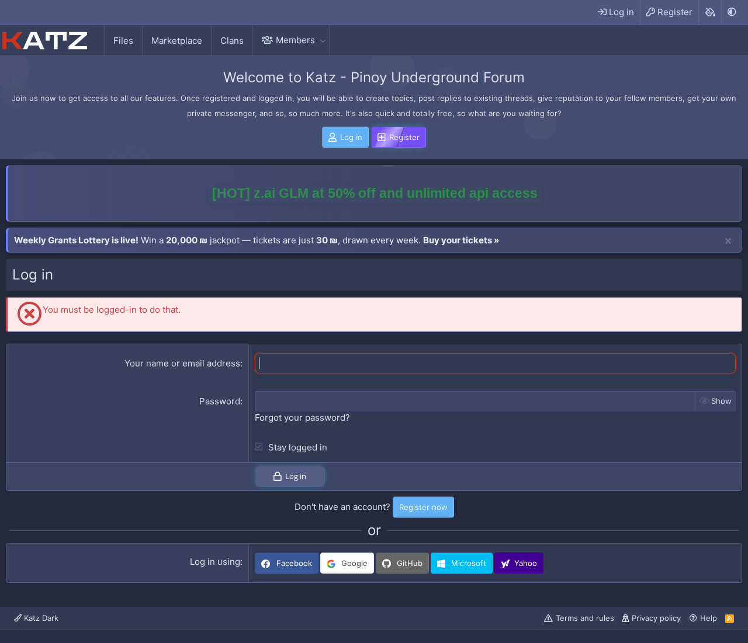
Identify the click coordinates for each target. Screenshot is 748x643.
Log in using (215, 561)
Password (219, 401)
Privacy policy (656, 618)
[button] (322, 40)
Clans (232, 40)
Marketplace (176, 40)
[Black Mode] (731, 12)
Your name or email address (182, 363)
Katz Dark (40, 618)
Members (295, 40)
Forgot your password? (302, 417)
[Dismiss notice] (728, 241)
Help (708, 618)
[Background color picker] (709, 12)
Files (123, 40)
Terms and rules (585, 618)
